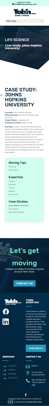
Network (12, 191)
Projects (12, 188)
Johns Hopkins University (19, 205)
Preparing (12, 167)
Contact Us (24, 283)
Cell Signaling (13, 209)
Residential (12, 374)
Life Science (12, 366)
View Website (36, 348)
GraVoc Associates (34, 402)
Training (12, 181)
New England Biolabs (16, 212)
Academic (11, 370)
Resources (12, 184)
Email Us (35, 366)
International (13, 194)
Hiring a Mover (14, 170)
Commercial (12, 378)
